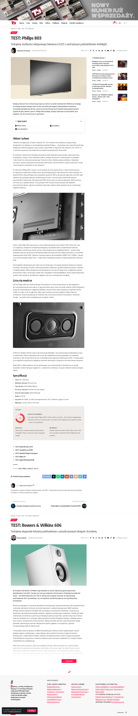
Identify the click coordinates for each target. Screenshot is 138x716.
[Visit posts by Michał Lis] (13, 695)
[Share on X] (93, 50)
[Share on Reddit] (102, 50)
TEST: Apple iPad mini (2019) (24, 460)
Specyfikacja (55, 125)
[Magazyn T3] (13, 23)
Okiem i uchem (21, 125)
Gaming (99, 70)
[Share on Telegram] (105, 50)
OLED (20, 468)
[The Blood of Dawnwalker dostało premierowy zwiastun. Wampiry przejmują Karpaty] (122, 86)
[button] (31, 710)
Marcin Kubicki (21, 538)
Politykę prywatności (15, 711)
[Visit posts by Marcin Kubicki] (13, 538)
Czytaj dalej (69, 661)
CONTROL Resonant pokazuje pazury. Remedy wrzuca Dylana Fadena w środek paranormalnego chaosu (103, 76)
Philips (24, 468)
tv (37, 468)
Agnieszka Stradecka (23, 50)
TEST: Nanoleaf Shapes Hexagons (26, 453)
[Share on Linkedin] (99, 50)
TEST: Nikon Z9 (20, 457)
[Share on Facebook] (90, 50)
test (35, 468)
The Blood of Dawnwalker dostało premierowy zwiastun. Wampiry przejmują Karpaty (102, 86)
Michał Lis (20, 695)
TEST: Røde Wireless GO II (24, 447)
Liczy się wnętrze (22, 129)
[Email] (108, 50)
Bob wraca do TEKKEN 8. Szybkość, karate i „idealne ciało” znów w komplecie (102, 97)
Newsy (94, 70)
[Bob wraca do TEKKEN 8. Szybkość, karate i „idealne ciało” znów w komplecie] (122, 97)
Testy (14, 32)
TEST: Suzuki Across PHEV (24, 450)
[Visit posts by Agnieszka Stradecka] (13, 50)
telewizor (30, 468)
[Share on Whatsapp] (96, 50)
